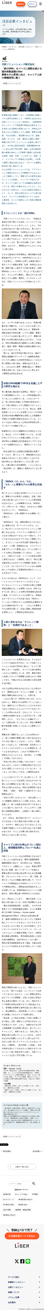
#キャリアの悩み (21, 1194)
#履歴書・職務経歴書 (23, 1210)
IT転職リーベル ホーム (9, 47)
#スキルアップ (8, 1199)
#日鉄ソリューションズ (12, 83)
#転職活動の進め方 (25, 1199)
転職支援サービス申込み (23, 1235)
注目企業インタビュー (26, 47)
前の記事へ (7, 1151)
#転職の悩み (22, 1204)
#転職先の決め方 (9, 1215)
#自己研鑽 (7, 1210)
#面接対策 (7, 1194)
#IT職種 (35, 1194)
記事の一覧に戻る (22, 1166)
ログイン (32, 4)
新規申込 (20, 4)
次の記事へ (37, 1151)
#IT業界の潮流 (8, 1204)
